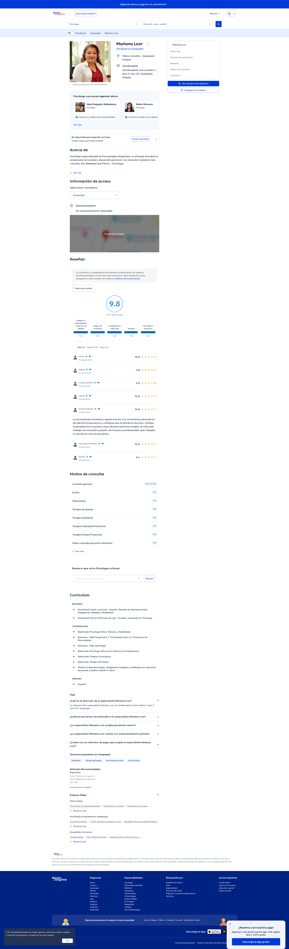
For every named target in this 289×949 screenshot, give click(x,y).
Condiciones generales (185, 943)
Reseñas (174, 63)
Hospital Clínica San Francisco (125, 837)
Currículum (175, 75)
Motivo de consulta (180, 69)
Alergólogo (129, 904)
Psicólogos (80, 33)
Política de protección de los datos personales (217, 943)
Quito (92, 882)
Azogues (93, 904)
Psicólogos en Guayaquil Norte (85, 806)
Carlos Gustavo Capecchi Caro (105, 821)
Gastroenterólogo (132, 910)
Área (168, 885)
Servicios (170, 896)
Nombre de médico (174, 882)
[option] (84, 779)
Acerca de (175, 51)
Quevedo (94, 907)
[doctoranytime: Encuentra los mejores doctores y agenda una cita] (69, 33)
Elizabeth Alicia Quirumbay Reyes (140, 821)
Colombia (170, 920)
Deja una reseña (83, 288)
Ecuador (179, 920)
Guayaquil (95, 33)
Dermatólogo (130, 893)
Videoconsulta (225, 891)
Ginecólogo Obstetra (133, 885)
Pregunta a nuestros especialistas (181, 893)
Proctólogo (129, 901)
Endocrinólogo (130, 899)
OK (67, 940)
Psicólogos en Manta (114, 806)
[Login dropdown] (231, 13)
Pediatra (128, 888)
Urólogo (127, 907)
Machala (94, 896)
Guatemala (189, 920)
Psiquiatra (129, 891)
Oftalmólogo (130, 896)
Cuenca (93, 885)
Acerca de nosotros (227, 885)
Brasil (197, 920)
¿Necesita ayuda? (227, 888)
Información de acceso (181, 57)
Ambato (93, 901)
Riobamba (94, 910)
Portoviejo (94, 893)
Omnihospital (77, 837)
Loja (92, 899)
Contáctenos (224, 882)
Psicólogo (128, 882)
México (162, 920)
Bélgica (154, 920)
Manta (93, 891)
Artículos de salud (174, 891)
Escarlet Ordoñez (79, 821)
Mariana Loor (111, 33)
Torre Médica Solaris (96, 837)
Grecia (147, 920)
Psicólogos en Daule (137, 806)
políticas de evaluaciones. (128, 278)
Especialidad (171, 888)
